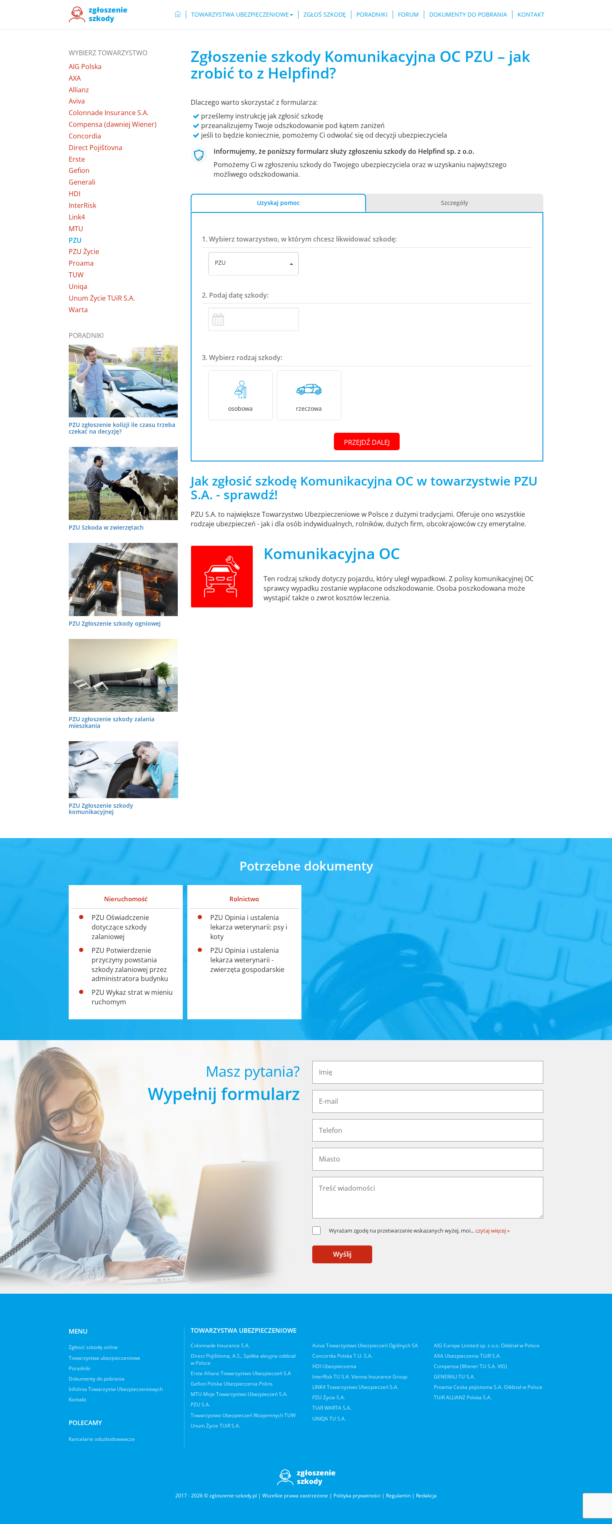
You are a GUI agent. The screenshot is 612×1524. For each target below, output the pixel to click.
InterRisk (82, 205)
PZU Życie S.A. (328, 1397)
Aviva (77, 101)
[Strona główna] (98, 14)
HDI (74, 193)
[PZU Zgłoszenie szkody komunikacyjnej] (123, 769)
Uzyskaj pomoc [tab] (278, 203)
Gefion (79, 170)
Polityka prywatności (357, 1495)
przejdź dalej (367, 442)
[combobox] (254, 264)
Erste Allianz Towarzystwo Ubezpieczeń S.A (241, 1373)
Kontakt (531, 14)
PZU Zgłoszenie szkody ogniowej (115, 623)
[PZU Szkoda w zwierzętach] (123, 483)
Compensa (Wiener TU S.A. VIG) (470, 1366)
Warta (78, 309)
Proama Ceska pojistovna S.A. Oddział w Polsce (488, 1387)
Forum (408, 14)
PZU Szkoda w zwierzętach (106, 527)
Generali (82, 182)
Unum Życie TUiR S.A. (102, 298)
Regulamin (398, 1495)
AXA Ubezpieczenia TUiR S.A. (467, 1355)
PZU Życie (84, 251)
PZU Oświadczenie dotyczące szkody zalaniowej (120, 927)
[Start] (177, 14)
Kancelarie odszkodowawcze (102, 1439)
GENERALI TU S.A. (454, 1376)
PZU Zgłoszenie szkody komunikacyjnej (101, 808)
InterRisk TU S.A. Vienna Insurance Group (359, 1376)
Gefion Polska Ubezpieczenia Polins (232, 1383)
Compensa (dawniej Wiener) (113, 124)
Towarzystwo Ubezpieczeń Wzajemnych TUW (243, 1415)
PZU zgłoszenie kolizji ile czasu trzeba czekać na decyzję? (122, 428)
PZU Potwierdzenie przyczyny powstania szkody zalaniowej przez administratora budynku (130, 965)
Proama (81, 263)
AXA (75, 78)
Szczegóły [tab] (454, 203)
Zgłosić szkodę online (93, 1347)
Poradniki (372, 14)
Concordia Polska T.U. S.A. (342, 1355)
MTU (76, 228)
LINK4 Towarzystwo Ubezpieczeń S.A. (355, 1387)
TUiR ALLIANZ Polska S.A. (463, 1397)
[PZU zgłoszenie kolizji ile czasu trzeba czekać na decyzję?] (123, 381)
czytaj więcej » (492, 1230)
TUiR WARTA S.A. (331, 1407)
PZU (75, 240)
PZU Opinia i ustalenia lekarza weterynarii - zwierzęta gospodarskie (247, 960)
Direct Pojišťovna (95, 147)
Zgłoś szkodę (325, 14)
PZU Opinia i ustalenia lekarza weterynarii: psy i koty (248, 927)
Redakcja (426, 1495)
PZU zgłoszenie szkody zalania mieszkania (111, 722)
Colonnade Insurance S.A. (109, 112)
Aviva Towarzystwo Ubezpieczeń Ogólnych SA (365, 1345)
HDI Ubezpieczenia (334, 1366)
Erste (77, 159)
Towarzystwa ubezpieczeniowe (104, 1357)
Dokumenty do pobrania (468, 14)
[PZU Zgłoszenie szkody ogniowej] (123, 579)
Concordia (85, 136)
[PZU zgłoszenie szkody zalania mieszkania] (123, 675)
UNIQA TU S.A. (329, 1418)
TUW (76, 274)
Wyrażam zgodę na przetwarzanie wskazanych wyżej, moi (401, 1230)
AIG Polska (85, 66)
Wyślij (342, 1254)
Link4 (77, 217)
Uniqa (78, 286)
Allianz (79, 89)
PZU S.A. (200, 1404)
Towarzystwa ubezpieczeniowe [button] (240, 14)
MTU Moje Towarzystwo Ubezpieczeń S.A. (239, 1394)
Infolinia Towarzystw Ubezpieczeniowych (116, 1389)
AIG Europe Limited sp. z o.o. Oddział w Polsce (487, 1345)
